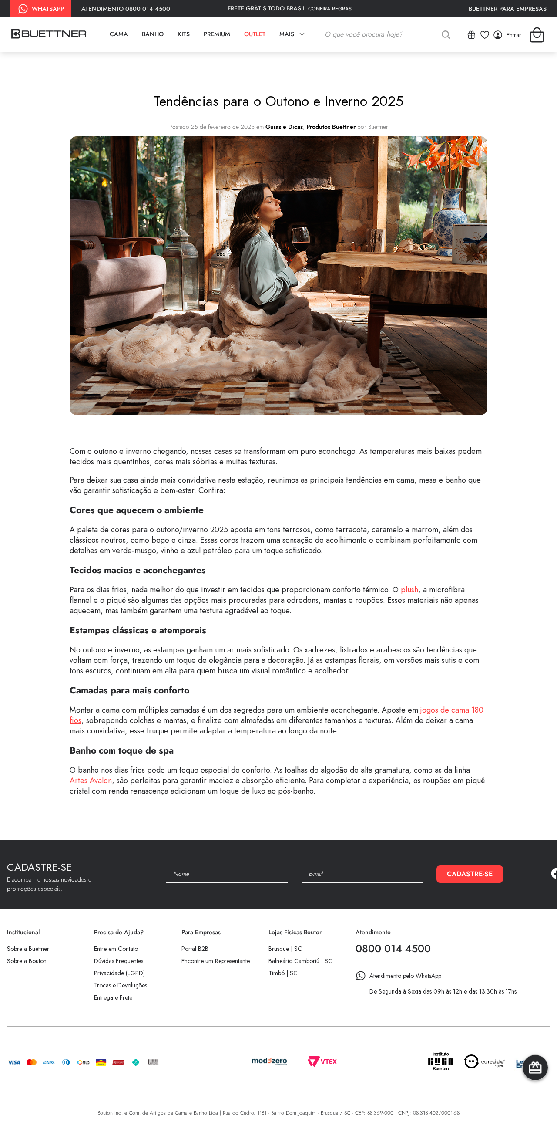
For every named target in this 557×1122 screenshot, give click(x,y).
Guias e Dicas (284, 126)
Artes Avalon (91, 780)
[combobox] (389, 35)
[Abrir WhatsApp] (535, 1100)
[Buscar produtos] (447, 35)
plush (409, 589)
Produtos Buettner (331, 126)
